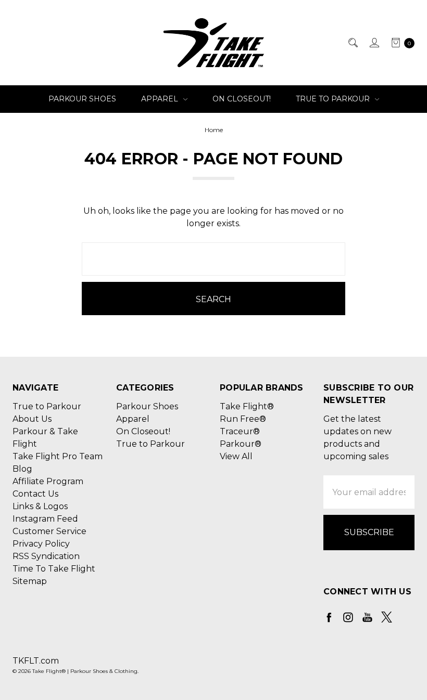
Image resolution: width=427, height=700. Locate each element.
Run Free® (243, 419)
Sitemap (29, 581)
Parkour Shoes (82, 98)
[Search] (352, 42)
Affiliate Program (47, 481)
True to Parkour (334, 98)
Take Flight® (247, 406)
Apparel (160, 98)
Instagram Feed (45, 519)
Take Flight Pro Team (57, 456)
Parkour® (240, 444)
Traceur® (240, 431)
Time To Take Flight (53, 569)
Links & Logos (40, 506)
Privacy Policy (41, 544)
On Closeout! (241, 98)
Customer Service (49, 531)
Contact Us (35, 494)
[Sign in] (373, 42)
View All (236, 456)
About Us (32, 419)
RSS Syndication (46, 556)
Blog (22, 469)
